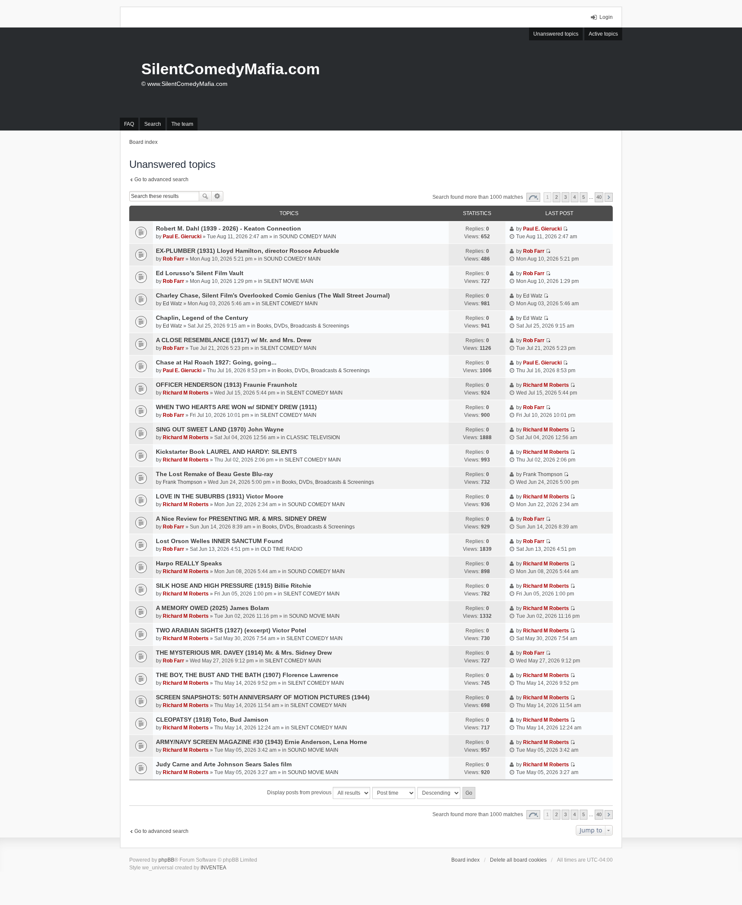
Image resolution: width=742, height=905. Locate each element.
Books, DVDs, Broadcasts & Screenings (303, 326)
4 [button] (574, 197)
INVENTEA (213, 868)
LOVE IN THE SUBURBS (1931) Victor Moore (219, 496)
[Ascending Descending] (439, 793)
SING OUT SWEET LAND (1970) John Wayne (220, 429)
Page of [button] (533, 197)
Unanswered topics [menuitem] (555, 34)
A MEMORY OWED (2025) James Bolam (212, 607)
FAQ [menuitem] (129, 124)
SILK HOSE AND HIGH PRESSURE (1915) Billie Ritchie (233, 585)
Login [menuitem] (606, 17)
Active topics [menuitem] (603, 34)
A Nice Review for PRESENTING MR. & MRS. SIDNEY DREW (241, 518)
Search (205, 196)
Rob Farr (173, 259)
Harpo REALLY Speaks (189, 563)
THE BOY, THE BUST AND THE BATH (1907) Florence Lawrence (247, 674)
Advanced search (217, 196)
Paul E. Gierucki (182, 237)
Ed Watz (172, 304)
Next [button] (609, 197)
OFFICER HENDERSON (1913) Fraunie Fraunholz (226, 384)
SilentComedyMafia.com (230, 69)
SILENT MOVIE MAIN (288, 281)
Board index (465, 860)
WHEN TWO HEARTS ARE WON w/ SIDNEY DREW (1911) (236, 407)
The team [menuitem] (182, 124)
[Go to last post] (565, 229)
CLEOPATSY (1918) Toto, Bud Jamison (212, 719)
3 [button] (565, 197)
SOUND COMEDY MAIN (307, 237)
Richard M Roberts (186, 393)
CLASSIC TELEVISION (313, 437)
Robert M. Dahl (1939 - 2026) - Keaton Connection (228, 228)
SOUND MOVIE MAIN (314, 616)
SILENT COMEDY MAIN (290, 304)
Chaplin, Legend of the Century (202, 317)
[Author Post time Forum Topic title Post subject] (394, 793)
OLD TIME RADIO (281, 549)
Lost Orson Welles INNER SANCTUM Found (219, 541)
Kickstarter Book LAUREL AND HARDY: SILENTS (226, 451)
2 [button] (556, 197)
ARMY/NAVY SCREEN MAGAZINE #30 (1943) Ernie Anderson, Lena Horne (261, 741)
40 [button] (599, 197)
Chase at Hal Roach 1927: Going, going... (216, 362)
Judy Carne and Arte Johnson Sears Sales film (224, 764)
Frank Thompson (182, 482)
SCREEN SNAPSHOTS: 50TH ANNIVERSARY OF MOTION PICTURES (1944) (263, 697)
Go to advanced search (161, 179)
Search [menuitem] (152, 124)
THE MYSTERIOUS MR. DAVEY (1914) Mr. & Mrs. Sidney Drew (244, 652)
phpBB (166, 860)
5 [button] (583, 197)
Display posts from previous (300, 793)
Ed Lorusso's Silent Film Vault (199, 273)
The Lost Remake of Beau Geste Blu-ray (214, 474)
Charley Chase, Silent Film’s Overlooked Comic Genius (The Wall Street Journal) (273, 295)
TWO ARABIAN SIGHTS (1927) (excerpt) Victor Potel (231, 630)
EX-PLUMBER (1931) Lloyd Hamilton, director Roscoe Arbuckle (247, 250)
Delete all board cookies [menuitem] (518, 860)
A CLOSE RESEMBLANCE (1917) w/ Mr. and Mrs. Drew (233, 340)
